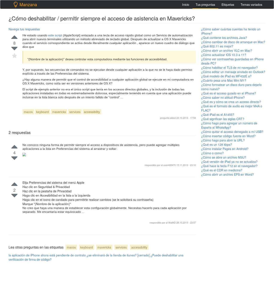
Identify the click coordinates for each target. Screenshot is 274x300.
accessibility (92, 112)
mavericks (59, 112)
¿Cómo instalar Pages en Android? (225, 149)
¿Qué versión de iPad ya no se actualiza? (229, 161)
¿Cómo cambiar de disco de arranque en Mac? (233, 42)
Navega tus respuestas (24, 29)
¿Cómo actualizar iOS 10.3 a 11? (223, 55)
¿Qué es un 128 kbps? (216, 144)
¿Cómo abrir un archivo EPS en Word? (227, 174)
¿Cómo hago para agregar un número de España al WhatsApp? (229, 125)
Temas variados (251, 4)
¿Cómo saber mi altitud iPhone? (223, 97)
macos (28, 112)
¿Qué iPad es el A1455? (217, 114)
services (74, 112)
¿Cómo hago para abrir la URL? (223, 140)
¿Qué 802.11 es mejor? (217, 46)
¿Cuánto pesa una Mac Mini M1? (223, 80)
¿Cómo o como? (212, 153)
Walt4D (172, 222)
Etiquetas (228, 4)
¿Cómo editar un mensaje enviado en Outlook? (233, 72)
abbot (173, 117)
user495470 (169, 165)
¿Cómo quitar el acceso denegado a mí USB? (232, 131)
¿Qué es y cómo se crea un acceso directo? (231, 102)
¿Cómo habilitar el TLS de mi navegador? (229, 67)
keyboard (42, 112)
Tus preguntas (205, 4)
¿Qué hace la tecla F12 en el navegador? (229, 166)
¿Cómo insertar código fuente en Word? (228, 136)
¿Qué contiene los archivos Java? (224, 37)
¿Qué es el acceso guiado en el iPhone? (228, 93)
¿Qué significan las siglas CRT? (222, 119)
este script (55, 35)
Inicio (185, 4)
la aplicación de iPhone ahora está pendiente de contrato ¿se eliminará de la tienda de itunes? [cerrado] (79, 255)
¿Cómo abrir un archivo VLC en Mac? (226, 50)
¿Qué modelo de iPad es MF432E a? (226, 76)
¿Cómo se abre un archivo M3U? (223, 157)
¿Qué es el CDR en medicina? (221, 170)
